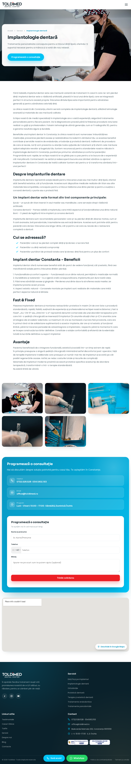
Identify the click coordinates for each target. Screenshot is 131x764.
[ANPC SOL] (100, 742)
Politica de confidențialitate (101, 760)
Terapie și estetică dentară (80, 697)
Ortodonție (73, 688)
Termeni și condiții (122, 760)
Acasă (10, 30)
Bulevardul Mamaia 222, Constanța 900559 (91, 729)
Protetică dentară (76, 692)
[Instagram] (11, 696)
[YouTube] (18, 696)
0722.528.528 (24, 481)
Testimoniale (8, 719)
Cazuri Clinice (8, 724)
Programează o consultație (25, 57)
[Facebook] (4, 696)
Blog (4, 742)
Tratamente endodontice (80, 702)
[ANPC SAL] (78, 742)
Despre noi (7, 737)
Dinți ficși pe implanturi (78, 679)
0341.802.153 (39, 481)
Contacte (6, 746)
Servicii (20, 30)
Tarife (4, 728)
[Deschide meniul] (126, 4)
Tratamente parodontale (79, 706)
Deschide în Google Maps (113, 646)
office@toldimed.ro (81, 724)
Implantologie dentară (78, 683)
